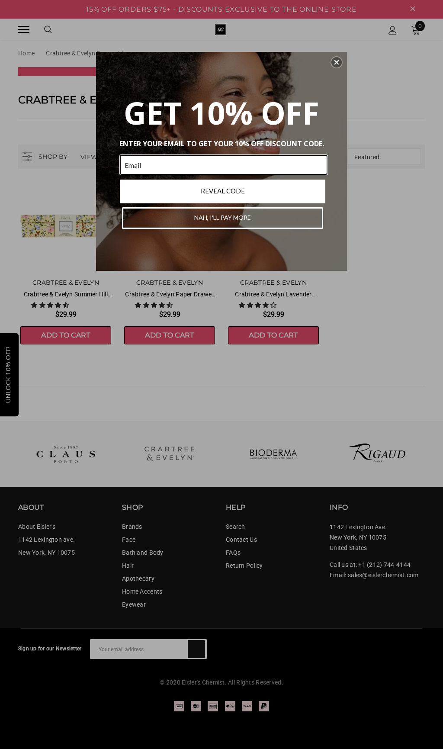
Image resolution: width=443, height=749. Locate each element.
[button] (336, 62)
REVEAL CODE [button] (223, 191)
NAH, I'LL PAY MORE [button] (222, 217)
